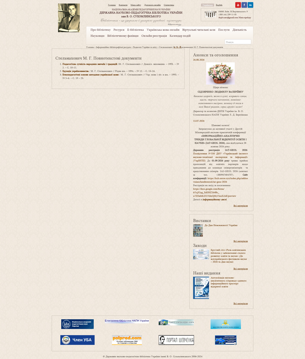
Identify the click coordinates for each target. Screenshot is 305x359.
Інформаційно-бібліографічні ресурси (113, 47)
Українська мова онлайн (163, 30)
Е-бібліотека (135, 30)
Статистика (169, 5)
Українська (207, 5)
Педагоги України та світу (145, 47)
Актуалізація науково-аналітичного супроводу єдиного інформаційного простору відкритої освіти (228, 282)
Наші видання (206, 273)
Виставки (202, 220)
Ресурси (118, 30)
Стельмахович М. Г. (168, 47)
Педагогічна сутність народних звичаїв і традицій (89, 64)
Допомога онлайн (152, 5)
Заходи (200, 245)
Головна (112, 5)
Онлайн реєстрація (154, 36)
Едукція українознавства (75, 71)
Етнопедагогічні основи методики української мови (90, 74)
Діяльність (239, 30)
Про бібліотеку (101, 30)
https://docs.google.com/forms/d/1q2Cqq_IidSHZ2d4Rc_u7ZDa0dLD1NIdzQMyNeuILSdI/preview (214, 192)
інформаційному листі (214, 199)
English (219, 5)
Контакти (123, 5)
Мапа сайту (136, 5)
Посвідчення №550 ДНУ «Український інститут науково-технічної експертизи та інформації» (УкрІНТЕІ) (220, 157)
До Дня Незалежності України (221, 225)
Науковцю (97, 36)
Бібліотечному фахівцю (123, 36)
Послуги (224, 30)
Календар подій (180, 36)
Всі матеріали (241, 205)
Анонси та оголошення (215, 55)
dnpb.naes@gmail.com (228, 17)
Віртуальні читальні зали (198, 30)
